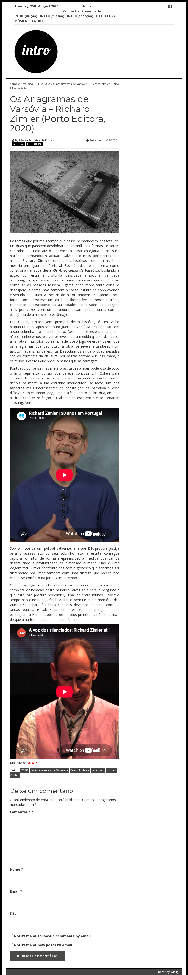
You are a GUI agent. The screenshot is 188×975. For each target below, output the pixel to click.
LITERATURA (106, 16)
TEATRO (36, 21)
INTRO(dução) (25, 16)
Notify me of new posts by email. (43, 945)
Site (13, 913)
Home (86, 6)
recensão (98, 770)
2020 (24, 770)
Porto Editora (79, 770)
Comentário (22, 812)
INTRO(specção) (80, 16)
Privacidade (91, 11)
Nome (16, 869)
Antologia (27, 83)
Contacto (71, 11)
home (14, 83)
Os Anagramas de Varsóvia (49, 770)
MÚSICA (20, 21)
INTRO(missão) (52, 16)
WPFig (174, 972)
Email (16, 891)
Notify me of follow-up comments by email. (53, 936)
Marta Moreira (29, 140)
